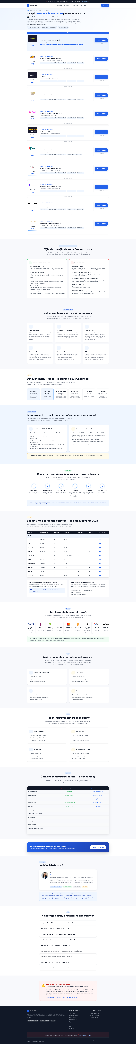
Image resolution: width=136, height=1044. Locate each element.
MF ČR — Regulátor (94, 1015)
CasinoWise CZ (35, 5)
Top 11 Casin (105, 5)
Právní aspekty (74, 5)
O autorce (71, 1028)
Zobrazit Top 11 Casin (98, 847)
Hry (81, 5)
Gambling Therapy (94, 1017)
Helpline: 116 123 (73, 997)
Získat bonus (101, 40)
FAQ (85, 5)
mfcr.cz (70, 457)
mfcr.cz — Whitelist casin (62, 997)
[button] (68, 923)
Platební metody (73, 1019)
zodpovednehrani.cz (86, 1)
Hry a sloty (71, 1021)
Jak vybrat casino (73, 1015)
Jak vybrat (66, 5)
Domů (28, 10)
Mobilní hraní (72, 1024)
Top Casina (59, 5)
